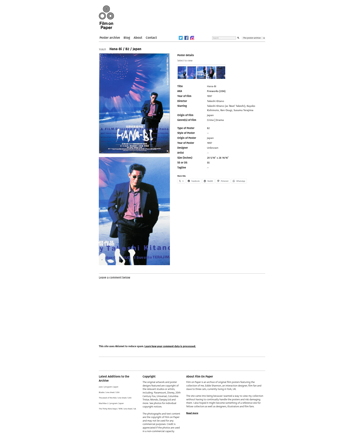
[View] (182, 72)
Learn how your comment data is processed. (170, 346)
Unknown (212, 148)
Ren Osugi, (227, 110)
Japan (210, 115)
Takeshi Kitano (215, 101)
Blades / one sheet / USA (109, 392)
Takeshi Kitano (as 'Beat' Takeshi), (227, 106)
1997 (209, 96)
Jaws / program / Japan (108, 386)
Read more (192, 413)
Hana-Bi (211, 86)
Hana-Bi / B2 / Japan (125, 49)
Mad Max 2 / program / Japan (111, 403)
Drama (220, 120)
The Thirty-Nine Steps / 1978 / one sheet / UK (117, 408)
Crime (210, 120)
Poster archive (110, 38)
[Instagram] (192, 38)
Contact (151, 38)
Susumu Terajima (243, 110)
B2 (208, 128)
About (138, 38)
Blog (127, 38)
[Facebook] (186, 38)
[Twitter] (181, 38)
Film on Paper (106, 17)
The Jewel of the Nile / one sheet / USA (115, 397)
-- (208, 153)
